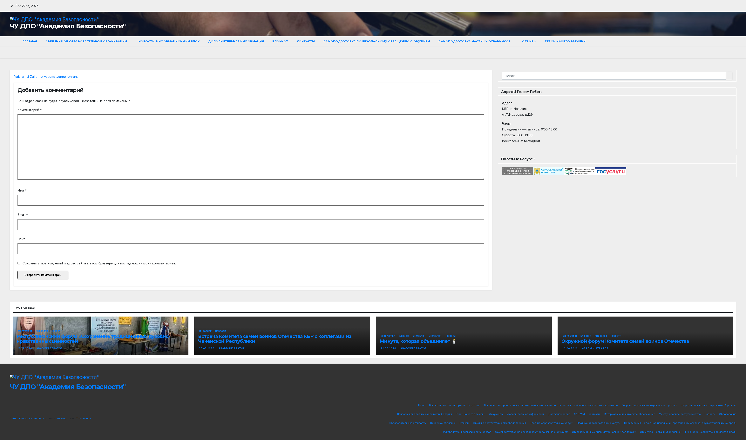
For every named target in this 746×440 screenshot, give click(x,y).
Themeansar (84, 418)
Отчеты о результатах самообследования (499, 422)
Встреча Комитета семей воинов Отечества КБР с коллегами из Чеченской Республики (274, 338)
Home (421, 405)
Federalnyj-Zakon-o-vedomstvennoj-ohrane (46, 77)
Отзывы (529, 41)
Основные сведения (443, 422)
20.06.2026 (570, 348)
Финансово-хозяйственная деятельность (710, 431)
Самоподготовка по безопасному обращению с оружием (376, 41)
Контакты (306, 41)
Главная (30, 41)
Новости (56, 331)
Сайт (21, 239)
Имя (22, 190)
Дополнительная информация (236, 41)
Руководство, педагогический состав (467, 431)
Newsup (61, 418)
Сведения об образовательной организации (87, 41)
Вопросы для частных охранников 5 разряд (649, 405)
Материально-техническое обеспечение (629, 414)
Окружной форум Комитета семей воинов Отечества (625, 341)
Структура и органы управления (660, 431)
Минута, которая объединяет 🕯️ (418, 341)
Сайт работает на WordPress (28, 418)
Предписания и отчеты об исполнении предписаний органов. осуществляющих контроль (680, 422)
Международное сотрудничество (680, 414)
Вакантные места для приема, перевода (454, 405)
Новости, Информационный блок (169, 41)
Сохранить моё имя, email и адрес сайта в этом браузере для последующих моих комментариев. (99, 263)
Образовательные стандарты (407, 422)
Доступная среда (559, 414)
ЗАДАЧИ (579, 414)
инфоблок (435, 336)
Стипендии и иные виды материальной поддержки (604, 431)
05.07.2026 (207, 348)
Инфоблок (42, 331)
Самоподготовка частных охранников (474, 41)
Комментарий (29, 110)
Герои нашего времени (565, 41)
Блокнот (280, 41)
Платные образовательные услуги (551, 422)
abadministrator (49, 348)
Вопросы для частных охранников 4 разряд (424, 414)
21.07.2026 (25, 348)
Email (22, 215)
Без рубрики (25, 331)
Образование (727, 414)
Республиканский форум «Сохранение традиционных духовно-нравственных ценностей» (93, 338)
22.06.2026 (389, 348)
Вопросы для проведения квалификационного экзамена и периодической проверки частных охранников (551, 405)
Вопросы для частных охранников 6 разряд (708, 405)
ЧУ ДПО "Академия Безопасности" (67, 26)
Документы (496, 414)
